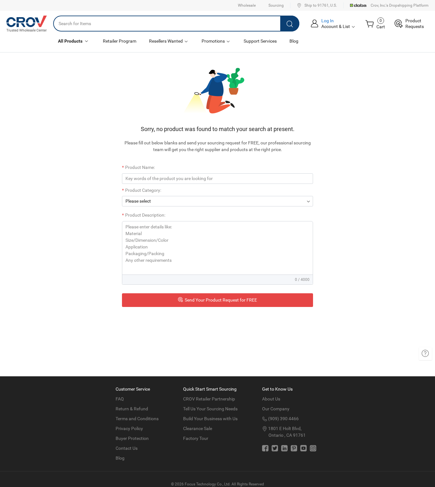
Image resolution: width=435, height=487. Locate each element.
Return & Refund (132, 408)
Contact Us (127, 448)
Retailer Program (119, 41)
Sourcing (276, 5)
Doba (358, 5)
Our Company (275, 408)
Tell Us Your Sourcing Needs (210, 408)
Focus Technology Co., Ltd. (208, 484)
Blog (293, 41)
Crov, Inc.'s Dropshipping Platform (400, 5)
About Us (271, 398)
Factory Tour (195, 438)
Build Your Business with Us (210, 418)
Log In (327, 20)
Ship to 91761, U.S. (320, 5)
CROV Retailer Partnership (209, 398)
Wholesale (247, 5)
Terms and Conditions (137, 418)
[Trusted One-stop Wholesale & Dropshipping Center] (26, 23)
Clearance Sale (197, 428)
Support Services (260, 41)
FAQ (120, 398)
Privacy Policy (129, 428)
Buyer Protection (132, 438)
